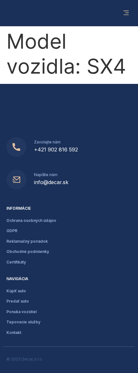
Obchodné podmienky (27, 251)
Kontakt (13, 332)
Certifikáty (16, 262)
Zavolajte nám (47, 142)
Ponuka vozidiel (21, 311)
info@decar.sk (51, 182)
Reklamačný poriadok (27, 241)
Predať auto (17, 301)
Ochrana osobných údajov (31, 220)
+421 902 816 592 (56, 149)
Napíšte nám (45, 174)
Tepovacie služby (23, 322)
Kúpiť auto (16, 290)
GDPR (11, 230)
